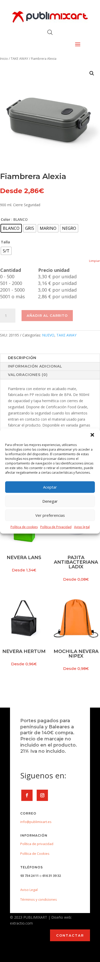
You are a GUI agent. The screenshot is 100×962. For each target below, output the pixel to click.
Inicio (4, 58)
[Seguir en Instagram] (42, 795)
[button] (92, 434)
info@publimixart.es (36, 821)
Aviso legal (82, 526)
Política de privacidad (36, 843)
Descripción (22, 357)
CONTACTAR (70, 935)
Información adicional (35, 366)
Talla (5, 242)
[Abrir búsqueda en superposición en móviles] (50, 32)
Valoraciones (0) (28, 374)
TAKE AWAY (19, 58)
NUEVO (48, 335)
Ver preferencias (50, 515)
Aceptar (50, 487)
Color (5, 219)
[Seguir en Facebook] (27, 795)
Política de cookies (24, 526)
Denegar (50, 501)
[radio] (11, 228)
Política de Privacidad (56, 526)
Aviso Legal (29, 889)
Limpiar (94, 261)
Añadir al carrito (47, 315)
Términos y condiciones (38, 899)
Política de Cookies (34, 853)
